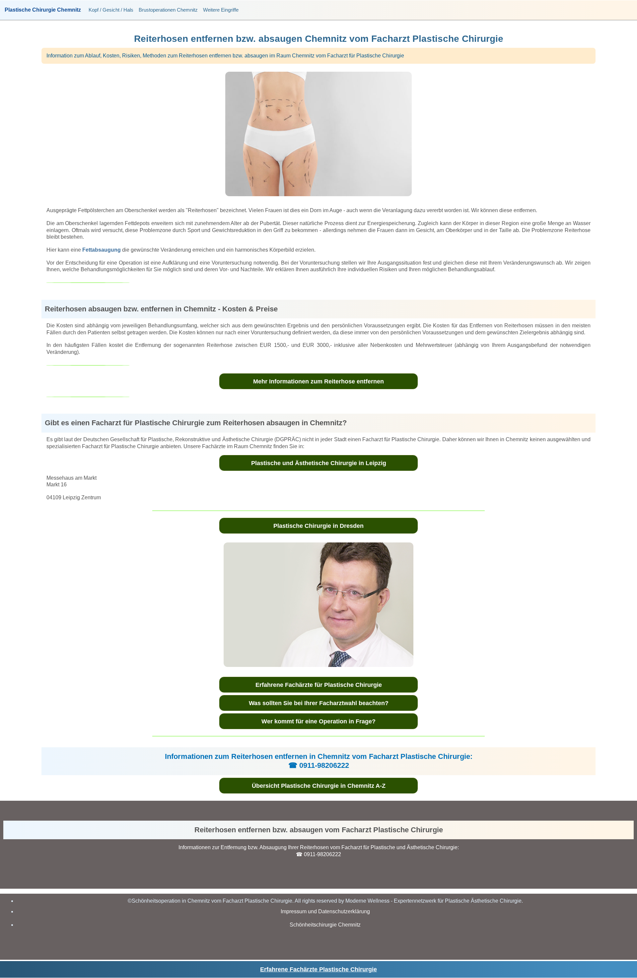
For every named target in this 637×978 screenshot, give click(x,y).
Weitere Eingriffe (221, 10)
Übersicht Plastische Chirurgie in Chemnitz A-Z (319, 785)
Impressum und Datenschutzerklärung (325, 911)
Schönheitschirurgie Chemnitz (325, 925)
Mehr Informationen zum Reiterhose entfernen (318, 381)
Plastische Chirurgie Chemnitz (43, 10)
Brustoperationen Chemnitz (168, 10)
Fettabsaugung (101, 250)
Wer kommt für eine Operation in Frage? (318, 721)
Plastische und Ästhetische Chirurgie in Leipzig (318, 463)
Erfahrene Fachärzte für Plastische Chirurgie (318, 685)
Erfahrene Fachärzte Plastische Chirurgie (318, 969)
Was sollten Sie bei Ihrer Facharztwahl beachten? (319, 703)
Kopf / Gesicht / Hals (111, 10)
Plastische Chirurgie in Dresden (318, 526)
